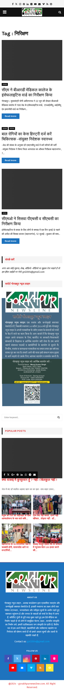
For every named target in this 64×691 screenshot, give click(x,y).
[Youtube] (13, 668)
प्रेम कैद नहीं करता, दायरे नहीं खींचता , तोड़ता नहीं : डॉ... (45, 517)
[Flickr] (54, 658)
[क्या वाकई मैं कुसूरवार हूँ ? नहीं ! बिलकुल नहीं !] (32, 458)
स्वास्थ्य (12, 128)
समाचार (5, 84)
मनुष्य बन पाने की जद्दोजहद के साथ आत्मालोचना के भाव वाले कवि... (16, 517)
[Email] (22, 668)
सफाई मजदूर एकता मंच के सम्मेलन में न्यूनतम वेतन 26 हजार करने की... (47, 547)
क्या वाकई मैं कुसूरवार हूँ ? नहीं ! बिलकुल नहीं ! (29, 480)
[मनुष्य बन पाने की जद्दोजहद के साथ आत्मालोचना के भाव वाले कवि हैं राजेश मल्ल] (16, 504)
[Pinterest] (36, 658)
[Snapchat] (49, 668)
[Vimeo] (31, 668)
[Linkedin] (45, 658)
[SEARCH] (58, 417)
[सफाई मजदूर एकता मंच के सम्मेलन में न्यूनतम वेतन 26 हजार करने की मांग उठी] (47, 533)
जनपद (4, 213)
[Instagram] (26, 658)
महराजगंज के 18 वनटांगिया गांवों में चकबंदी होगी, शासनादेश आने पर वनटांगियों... (16, 547)
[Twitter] (17, 658)
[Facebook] (8, 658)
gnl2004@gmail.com (38, 641)
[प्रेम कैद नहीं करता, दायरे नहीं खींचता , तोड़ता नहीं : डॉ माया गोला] (47, 504)
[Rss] (40, 668)
